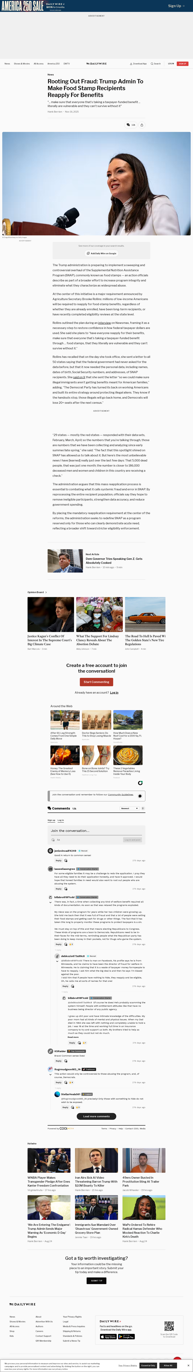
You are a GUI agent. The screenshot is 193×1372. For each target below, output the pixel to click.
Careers (39, 1331)
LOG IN (171, 64)
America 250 (53, 63)
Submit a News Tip (71, 1341)
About (38, 1317)
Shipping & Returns (72, 1331)
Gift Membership (43, 1341)
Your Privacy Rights (72, 1317)
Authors (39, 1326)
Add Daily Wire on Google (103, 253)
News (7, 63)
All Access (39, 63)
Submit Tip (96, 1281)
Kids (12, 1336)
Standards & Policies (72, 1336)
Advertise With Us (44, 1321)
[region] (96, 1365)
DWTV (67, 63)
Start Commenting (96, 682)
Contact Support (43, 1336)
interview (104, 323)
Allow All (168, 1365)
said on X (79, 377)
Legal (65, 1321)
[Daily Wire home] (96, 63)
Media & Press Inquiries (74, 1326)
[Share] (141, 125)
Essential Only (148, 1365)
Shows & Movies (22, 63)
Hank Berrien (55, 111)
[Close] (188, 1365)
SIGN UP (182, 64)
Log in (114, 692)
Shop (12, 1331)
